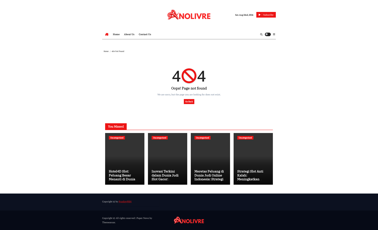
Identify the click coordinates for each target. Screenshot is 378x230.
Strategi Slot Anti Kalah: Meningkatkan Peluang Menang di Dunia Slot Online (252, 179)
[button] (274, 34)
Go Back (189, 101)
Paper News (143, 218)
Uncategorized (116, 137)
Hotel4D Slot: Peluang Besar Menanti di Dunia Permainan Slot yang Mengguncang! (125, 179)
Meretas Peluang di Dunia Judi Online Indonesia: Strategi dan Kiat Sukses (209, 177)
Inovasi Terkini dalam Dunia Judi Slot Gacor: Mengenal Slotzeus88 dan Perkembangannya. (167, 181)
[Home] (107, 34)
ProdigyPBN (125, 201)
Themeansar (108, 222)
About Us (129, 34)
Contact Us (145, 34)
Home (116, 34)
